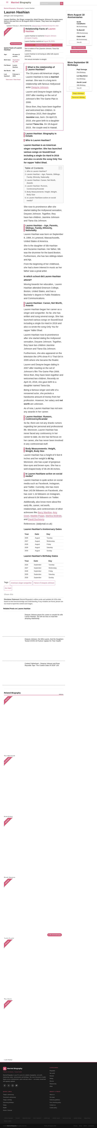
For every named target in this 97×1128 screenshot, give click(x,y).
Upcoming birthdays (8, 1102)
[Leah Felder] (33, 1029)
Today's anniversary (8, 1094)
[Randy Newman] (33, 847)
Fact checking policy (55, 1102)
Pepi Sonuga (82, 69)
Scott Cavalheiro (81, 23)
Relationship (53, 1083)
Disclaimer (91, 1125)
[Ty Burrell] (71, 30)
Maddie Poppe (37, 516)
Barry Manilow (45, 512)
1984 (16, 61)
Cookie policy (53, 1107)
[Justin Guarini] (33, 908)
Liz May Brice (82, 76)
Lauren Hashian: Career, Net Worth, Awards (41, 181)
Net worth (52, 1073)
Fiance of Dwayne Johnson (44, 583)
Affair (51, 1086)
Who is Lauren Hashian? (37, 171)
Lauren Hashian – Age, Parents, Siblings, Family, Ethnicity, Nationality (43, 175)
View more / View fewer (13, 79)
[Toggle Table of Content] (59, 168)
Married (21, 2)
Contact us (53, 1105)
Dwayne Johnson (50, 36)
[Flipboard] (16, 1085)
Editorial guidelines (55, 1100)
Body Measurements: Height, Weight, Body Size (42, 193)
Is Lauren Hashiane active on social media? (41, 199)
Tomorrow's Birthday (78, 97)
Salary (5, 1105)
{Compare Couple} (31, 38)
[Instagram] (12, 1085)
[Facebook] (4, 1085)
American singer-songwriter (21, 583)
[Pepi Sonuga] (71, 70)
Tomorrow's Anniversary (78, 51)
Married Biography (10, 8)
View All (79, 42)
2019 (52, 41)
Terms (80, 1125)
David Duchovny (36, 519)
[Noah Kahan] (33, 786)
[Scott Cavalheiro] (71, 22)
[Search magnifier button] (61, 3)
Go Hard (8, 588)
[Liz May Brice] (71, 76)
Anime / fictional (7, 1110)
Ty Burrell (80, 30)
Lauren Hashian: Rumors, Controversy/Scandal (37, 187)
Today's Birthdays (78, 93)
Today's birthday (7, 1100)
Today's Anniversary (78, 47)
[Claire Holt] (71, 37)
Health (5, 1107)
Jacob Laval (81, 82)
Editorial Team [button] (36, 26)
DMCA (85, 1125)
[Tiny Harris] (33, 968)
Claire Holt (81, 36)
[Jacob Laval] (71, 82)
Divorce (52, 1081)
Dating (51, 1078)
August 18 (46, 41)
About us (52, 1094)
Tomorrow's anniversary (9, 1097)
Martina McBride (54, 516)
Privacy (75, 1125)
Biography (20, 8)
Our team (52, 1097)
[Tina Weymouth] (33, 725)
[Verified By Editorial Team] (32, 12)
